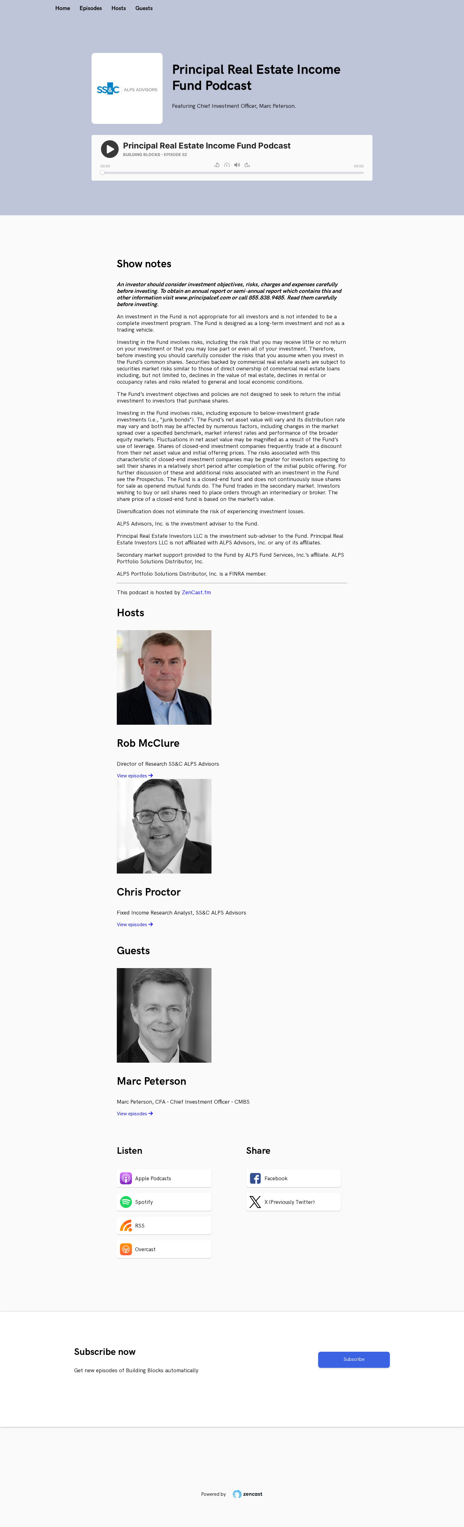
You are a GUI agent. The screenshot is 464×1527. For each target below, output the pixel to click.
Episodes (91, 8)
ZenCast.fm (196, 592)
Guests (144, 8)
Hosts (118, 8)
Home (62, 8)
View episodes (132, 776)
